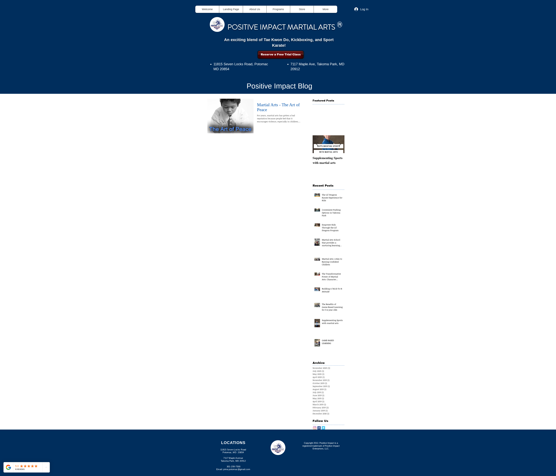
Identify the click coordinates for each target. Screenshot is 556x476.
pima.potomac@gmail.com (236, 469)
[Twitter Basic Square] (323, 428)
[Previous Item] (317, 144)
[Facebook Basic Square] (319, 428)
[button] (278, 9)
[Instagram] (314, 428)
